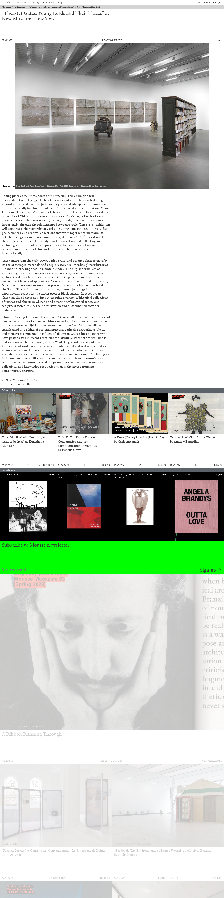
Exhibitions (48, 2)
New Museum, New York (22, 380)
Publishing (34, 2)
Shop (60, 2)
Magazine (21, 2)
